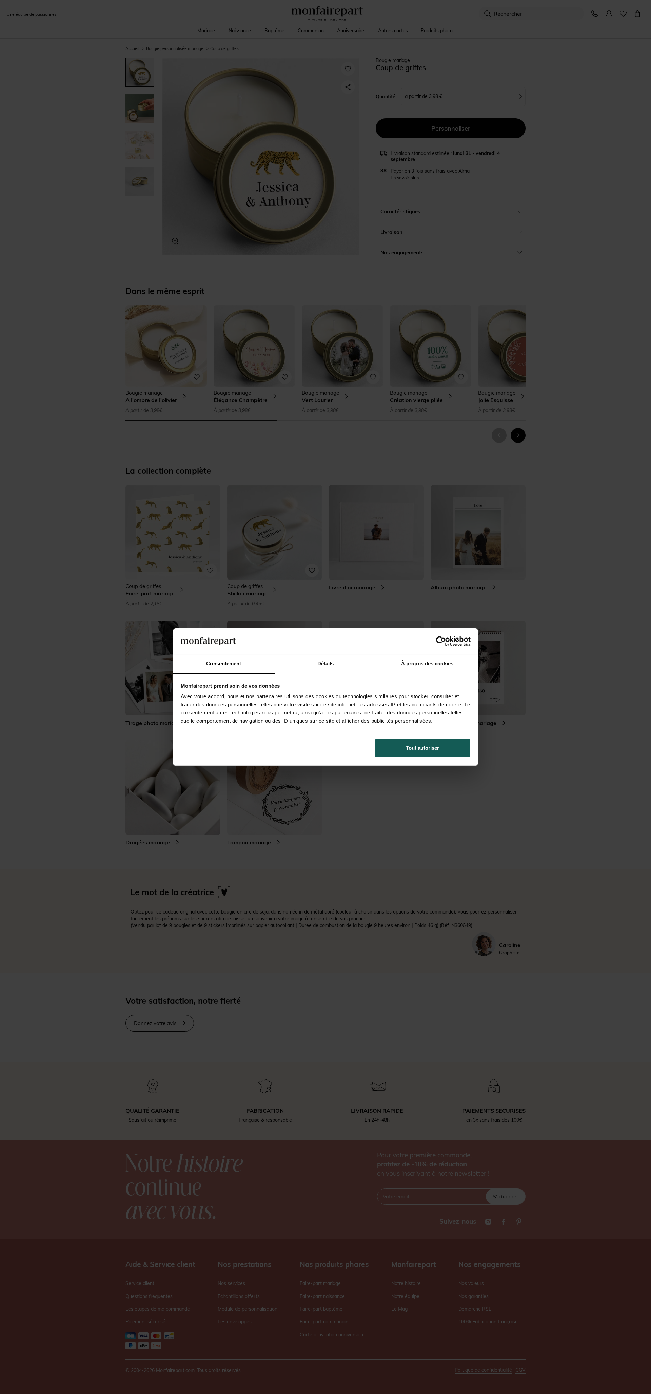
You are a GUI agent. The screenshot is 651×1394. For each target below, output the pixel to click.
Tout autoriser (422, 748)
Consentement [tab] (223, 663)
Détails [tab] (325, 663)
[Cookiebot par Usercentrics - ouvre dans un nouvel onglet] (441, 641)
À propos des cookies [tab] (427, 663)
